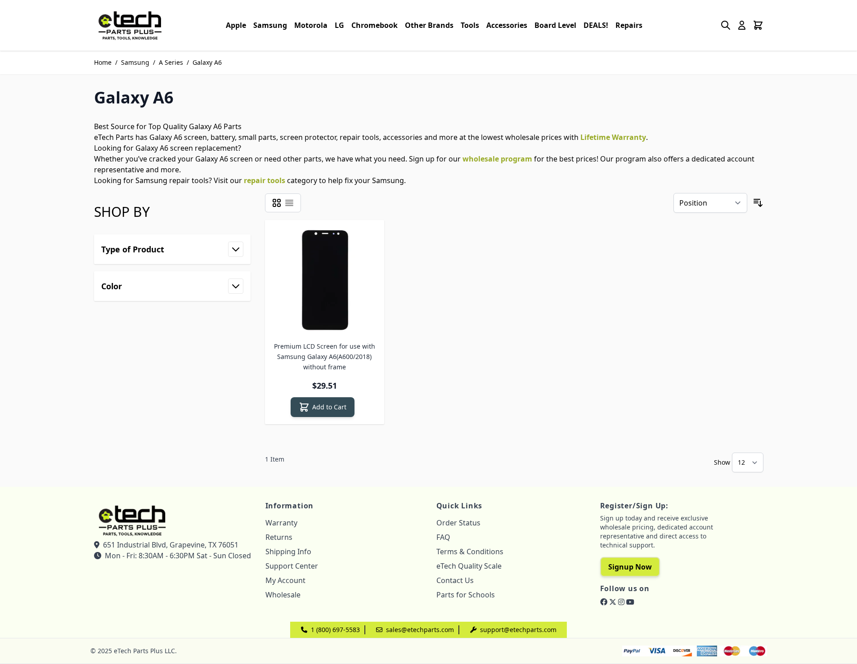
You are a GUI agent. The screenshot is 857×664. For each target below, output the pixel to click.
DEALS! (595, 25)
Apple (236, 25)
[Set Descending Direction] (758, 202)
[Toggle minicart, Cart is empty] (758, 25)
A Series (171, 62)
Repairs (628, 25)
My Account (285, 580)
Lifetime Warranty (613, 137)
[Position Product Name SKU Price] (710, 203)
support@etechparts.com (518, 629)
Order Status (458, 523)
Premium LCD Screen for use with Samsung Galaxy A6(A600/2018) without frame (324, 356)
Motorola (311, 25)
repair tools (264, 180)
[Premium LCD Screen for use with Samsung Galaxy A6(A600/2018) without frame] (324, 279)
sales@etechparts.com (420, 629)
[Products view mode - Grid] (276, 202)
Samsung (270, 25)
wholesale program (497, 159)
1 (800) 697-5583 (335, 629)
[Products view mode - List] (289, 202)
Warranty (281, 523)
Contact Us (455, 580)
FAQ (443, 537)
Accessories (506, 25)
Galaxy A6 (207, 62)
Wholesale (283, 595)
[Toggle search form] (725, 25)
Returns (278, 537)
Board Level (555, 25)
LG (339, 25)
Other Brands (429, 25)
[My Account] (742, 25)
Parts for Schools (465, 595)
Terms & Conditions (469, 551)
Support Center (291, 566)
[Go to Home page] (130, 25)
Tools (470, 25)
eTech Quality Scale (469, 566)
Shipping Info (288, 551)
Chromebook (374, 25)
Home (103, 62)
